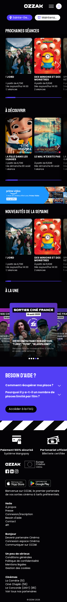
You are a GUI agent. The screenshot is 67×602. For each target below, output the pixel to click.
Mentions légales (15, 564)
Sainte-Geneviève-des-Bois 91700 (22, 17)
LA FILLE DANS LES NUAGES (16, 158)
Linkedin (12, 471)
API (7, 525)
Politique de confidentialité (22, 561)
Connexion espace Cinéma (22, 541)
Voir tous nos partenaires (20, 591)
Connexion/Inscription (19, 514)
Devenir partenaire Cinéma (22, 537)
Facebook (7, 471)
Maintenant (50, 17)
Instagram (16, 471)
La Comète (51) (15, 580)
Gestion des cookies (17, 568)
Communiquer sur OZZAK (21, 545)
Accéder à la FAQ (21, 409)
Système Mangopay (16, 453)
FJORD (9, 77)
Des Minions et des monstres (47, 78)
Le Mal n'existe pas (47, 156)
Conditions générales (18, 557)
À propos (10, 507)
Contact (10, 521)
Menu (51, 6)
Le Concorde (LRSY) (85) (20, 588)
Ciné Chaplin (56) (16, 584)
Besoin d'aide (13, 518)
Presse (9, 510)
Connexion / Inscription (59, 6)
